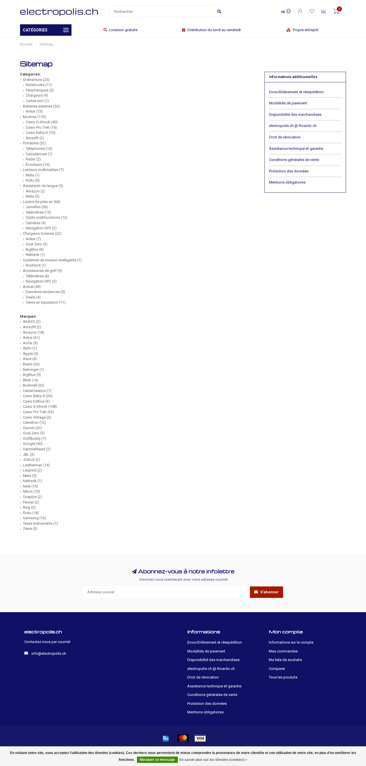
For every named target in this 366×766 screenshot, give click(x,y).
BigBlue (35, 249)
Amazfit (35, 138)
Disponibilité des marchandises (295, 114)
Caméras (36, 223)
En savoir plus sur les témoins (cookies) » (213, 760)
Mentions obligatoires (287, 182)
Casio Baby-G (40, 132)
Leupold (32, 470)
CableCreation (37, 391)
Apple (30, 353)
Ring (29, 507)
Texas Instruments (40, 523)
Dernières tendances (45, 292)
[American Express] (166, 738)
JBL (29, 454)
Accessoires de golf (42, 270)
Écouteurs (38, 164)
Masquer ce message (157, 760)
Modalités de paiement (288, 103)
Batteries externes (41, 106)
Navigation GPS (41, 228)
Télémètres (38, 212)
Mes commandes (283, 651)
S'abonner (269, 592)
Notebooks (39, 85)
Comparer (277, 668)
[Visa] (200, 738)
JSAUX (31, 459)
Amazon (35, 191)
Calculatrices (39, 154)
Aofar (30, 343)
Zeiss (30, 528)
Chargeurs (37, 95)
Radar (33, 159)
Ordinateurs (36, 79)
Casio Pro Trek (41, 127)
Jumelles (37, 207)
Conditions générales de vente (294, 160)
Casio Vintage (37, 417)
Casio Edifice (36, 401)
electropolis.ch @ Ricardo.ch (293, 126)
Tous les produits (283, 677)
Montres (34, 117)
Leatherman (36, 465)
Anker (34, 111)
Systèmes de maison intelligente (52, 260)
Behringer (33, 369)
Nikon (31, 491)
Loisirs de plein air (41, 202)
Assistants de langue (43, 186)
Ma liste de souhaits (285, 660)
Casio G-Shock (42, 122)
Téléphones (39, 148)
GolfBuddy (34, 438)
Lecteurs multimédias (43, 170)
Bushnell (33, 385)
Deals (33, 297)
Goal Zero (36, 244)
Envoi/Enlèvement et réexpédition (296, 92)
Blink (30, 380)
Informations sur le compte (291, 642)
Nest (30, 486)
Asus (30, 359)
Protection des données (289, 171)
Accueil (26, 44)
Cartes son (37, 101)
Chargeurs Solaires (42, 233)
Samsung (34, 518)
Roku (33, 180)
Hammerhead (37, 449)
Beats (31, 364)
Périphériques (40, 90)
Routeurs (36, 265)
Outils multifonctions (46, 217)
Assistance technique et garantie (296, 148)
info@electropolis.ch (48, 653)
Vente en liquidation (46, 302)
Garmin (32, 428)
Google (33, 443)
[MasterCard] (183, 738)
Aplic (30, 348)
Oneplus (32, 497)
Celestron (34, 422)
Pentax (31, 502)
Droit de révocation (285, 137)
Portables (34, 143)
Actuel (32, 286)
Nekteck (35, 254)
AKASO (32, 321)
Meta (32, 175)
